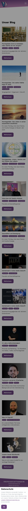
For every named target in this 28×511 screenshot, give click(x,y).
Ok (4, 507)
